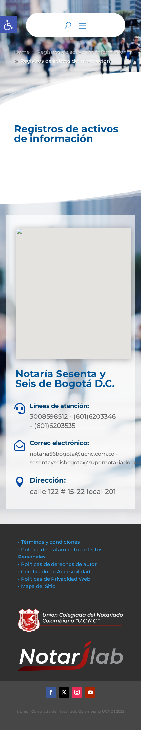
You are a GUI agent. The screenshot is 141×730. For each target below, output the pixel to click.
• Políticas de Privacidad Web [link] (54, 579)
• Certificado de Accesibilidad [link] (54, 571)
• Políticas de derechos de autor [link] (57, 564)
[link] (8, 24)
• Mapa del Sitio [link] (37, 586)
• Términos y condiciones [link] (49, 542)
